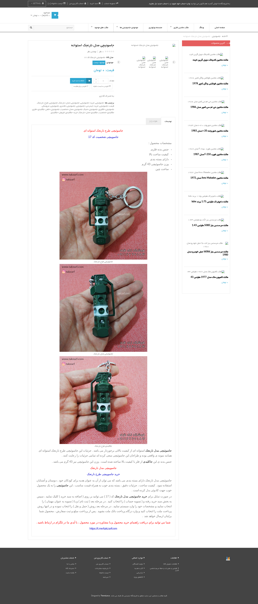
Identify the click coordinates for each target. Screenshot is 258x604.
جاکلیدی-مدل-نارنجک (88, 113)
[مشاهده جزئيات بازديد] (228, 559)
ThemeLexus (105, 596)
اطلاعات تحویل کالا (170, 564)
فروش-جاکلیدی (58, 113)
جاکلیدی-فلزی (38, 109)
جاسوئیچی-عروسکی (50, 106)
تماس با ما (70, 564)
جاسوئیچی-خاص (52, 109)
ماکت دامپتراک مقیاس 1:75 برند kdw (210, 201)
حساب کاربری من (76, 3)
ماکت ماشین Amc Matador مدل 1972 (209, 178)
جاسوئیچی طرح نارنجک (64, 450)
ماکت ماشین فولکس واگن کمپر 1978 (210, 83)
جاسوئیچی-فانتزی (67, 106)
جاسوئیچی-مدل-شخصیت (71, 109)
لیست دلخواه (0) (55, 3)
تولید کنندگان (138, 564)
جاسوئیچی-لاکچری (106, 109)
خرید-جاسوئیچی (87, 103)
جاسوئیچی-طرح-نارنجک (47, 103)
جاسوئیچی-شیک (90, 109)
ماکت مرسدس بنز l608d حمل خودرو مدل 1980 (207, 253)
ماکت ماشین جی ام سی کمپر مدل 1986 (209, 107)
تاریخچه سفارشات (102, 569)
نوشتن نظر (91, 52)
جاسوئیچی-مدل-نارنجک (69, 103)
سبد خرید (94, 3)
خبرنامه (106, 577)
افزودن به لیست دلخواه (101, 86)
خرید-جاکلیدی (71, 113)
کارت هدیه (139, 569)
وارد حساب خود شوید (180, 4)
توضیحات (168, 121)
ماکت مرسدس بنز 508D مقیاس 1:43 (210, 225)
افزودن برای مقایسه (80, 86)
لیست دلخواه (104, 573)
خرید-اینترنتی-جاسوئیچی (87, 106)
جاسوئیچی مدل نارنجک (158, 480)
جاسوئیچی (99, 103)
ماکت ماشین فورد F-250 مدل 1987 (210, 154)
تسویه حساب (109, 3)
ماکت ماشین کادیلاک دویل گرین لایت (210, 60)
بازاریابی (140, 573)
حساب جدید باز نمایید (158, 4)
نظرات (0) (153, 121)
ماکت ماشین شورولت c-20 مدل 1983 (209, 131)
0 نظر (101, 52)
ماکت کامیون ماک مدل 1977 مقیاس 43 (209, 277)
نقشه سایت (70, 573)
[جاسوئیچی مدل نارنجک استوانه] (146, 45)
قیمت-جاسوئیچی (106, 106)
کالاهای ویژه (138, 577)
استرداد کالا (70, 569)
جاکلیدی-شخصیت (106, 113)
